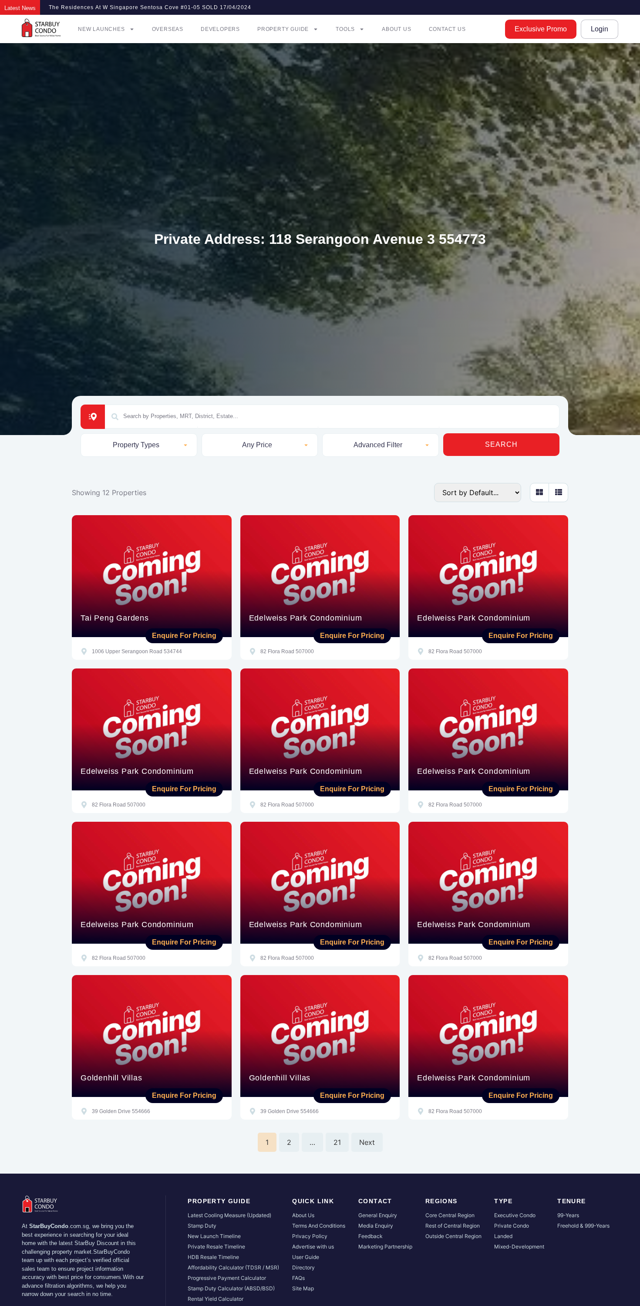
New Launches (101, 29)
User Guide (305, 1257)
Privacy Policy (309, 1236)
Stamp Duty (202, 1225)
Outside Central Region (453, 1236)
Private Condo (511, 1225)
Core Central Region (450, 1215)
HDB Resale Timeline (213, 1257)
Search (501, 444)
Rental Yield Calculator (215, 1299)
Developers (220, 29)
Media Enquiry (375, 1225)
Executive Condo (515, 1215)
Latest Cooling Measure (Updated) (229, 1215)
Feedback (370, 1236)
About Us (396, 29)
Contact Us (447, 29)
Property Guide (283, 29)
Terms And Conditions (318, 1225)
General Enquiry (377, 1215)
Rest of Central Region (452, 1225)
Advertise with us (313, 1246)
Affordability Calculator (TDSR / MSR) (233, 1267)
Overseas (167, 29)
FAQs (298, 1278)
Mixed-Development (519, 1246)
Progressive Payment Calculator (227, 1278)
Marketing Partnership (385, 1246)
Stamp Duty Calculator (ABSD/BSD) (231, 1288)
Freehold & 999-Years (583, 1225)
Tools (345, 29)
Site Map (303, 1288)
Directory (303, 1267)
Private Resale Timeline (216, 1246)
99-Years (568, 1215)
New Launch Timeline (214, 1236)
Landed (503, 1236)
